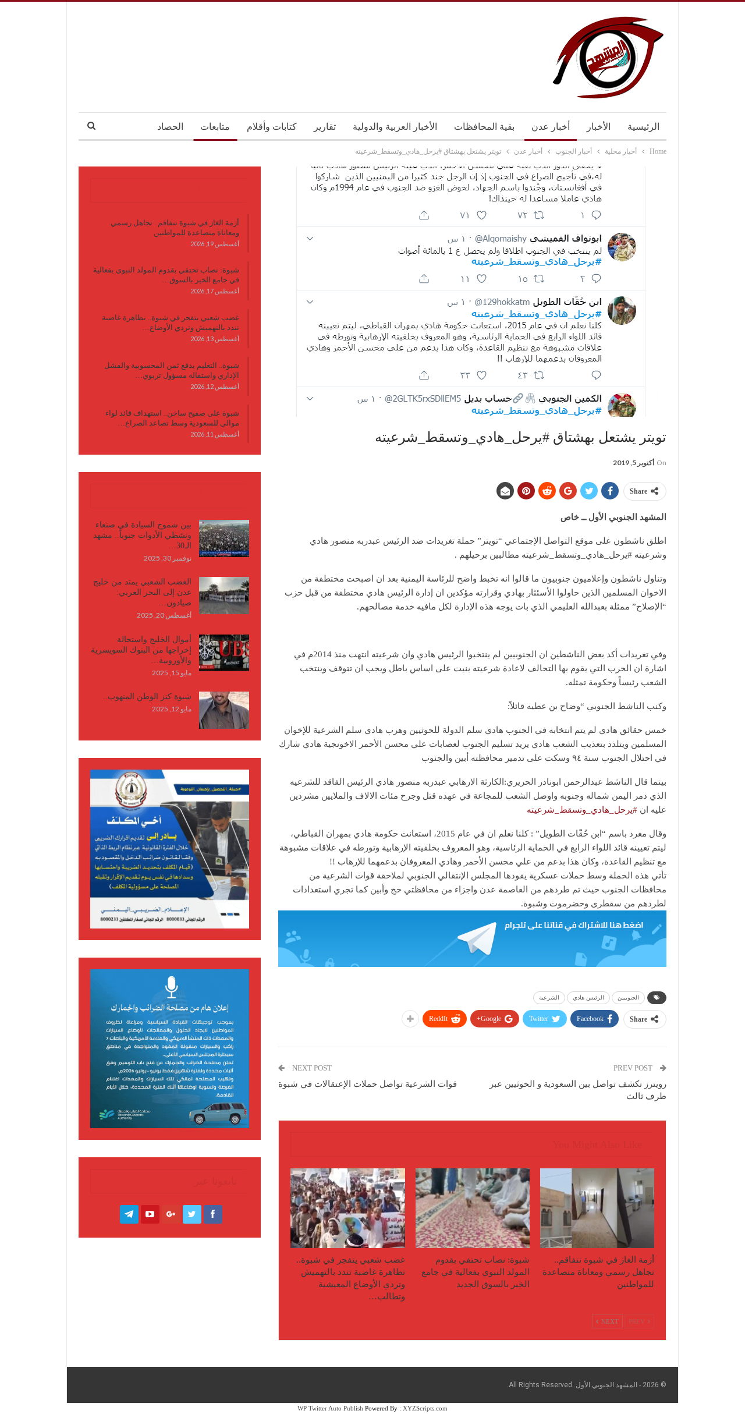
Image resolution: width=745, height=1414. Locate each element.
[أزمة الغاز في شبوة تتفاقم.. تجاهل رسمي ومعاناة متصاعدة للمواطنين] (597, 1208)
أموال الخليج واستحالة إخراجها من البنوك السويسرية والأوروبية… (141, 650)
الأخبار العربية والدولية (395, 127)
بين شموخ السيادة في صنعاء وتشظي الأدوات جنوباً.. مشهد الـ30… (142, 535)
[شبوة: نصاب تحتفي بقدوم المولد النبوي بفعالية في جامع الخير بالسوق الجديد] (473, 1208)
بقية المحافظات (484, 127)
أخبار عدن (550, 127)
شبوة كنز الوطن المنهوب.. (147, 696)
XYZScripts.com (425, 1408)
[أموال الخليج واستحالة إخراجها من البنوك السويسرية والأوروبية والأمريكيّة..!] (224, 653)
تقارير (325, 127)
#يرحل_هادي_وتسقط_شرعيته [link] (582, 809)
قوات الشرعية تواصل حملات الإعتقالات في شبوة (367, 1084)
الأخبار (599, 127)
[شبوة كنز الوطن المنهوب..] (224, 710)
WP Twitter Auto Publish (330, 1408)
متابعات (215, 127)
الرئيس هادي (588, 997)
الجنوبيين (628, 997)
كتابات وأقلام (272, 127)
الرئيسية (643, 127)
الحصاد (170, 127)
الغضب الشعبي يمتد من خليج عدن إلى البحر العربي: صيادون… (142, 592)
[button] (472, 889)
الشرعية (549, 997)
